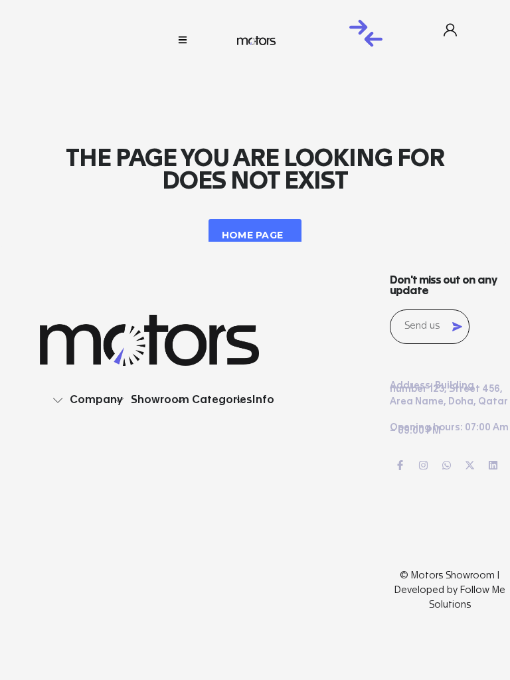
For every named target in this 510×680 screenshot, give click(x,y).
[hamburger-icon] (182, 41)
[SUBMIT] (457, 326)
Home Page (253, 235)
